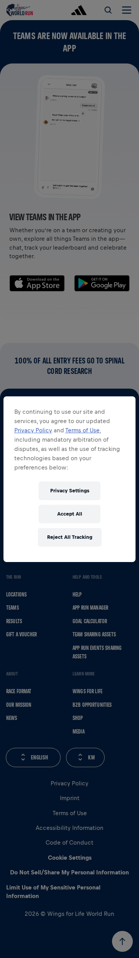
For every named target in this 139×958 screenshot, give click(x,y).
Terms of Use (82, 430)
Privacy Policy (33, 430)
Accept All (69, 514)
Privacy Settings (69, 491)
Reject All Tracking (69, 537)
